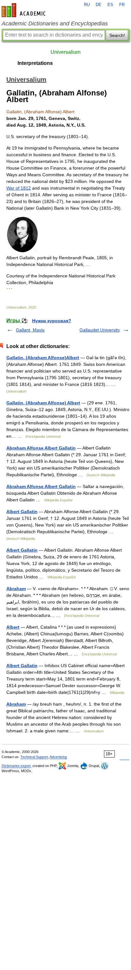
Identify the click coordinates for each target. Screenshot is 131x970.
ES (110, 5)
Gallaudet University (99, 329)
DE (98, 5)
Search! (117, 35)
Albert (12, 627)
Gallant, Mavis (30, 329)
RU (87, 5)
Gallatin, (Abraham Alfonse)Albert (42, 357)
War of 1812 (18, 188)
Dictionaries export (16, 766)
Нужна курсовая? (51, 320)
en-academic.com (24, 10)
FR (122, 5)
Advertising (58, 757)
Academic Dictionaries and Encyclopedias (55, 23)
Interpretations (35, 63)
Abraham (16, 588)
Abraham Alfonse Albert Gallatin (41, 447)
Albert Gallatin (22, 511)
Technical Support (34, 757)
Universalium (65, 52)
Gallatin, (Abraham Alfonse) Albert (43, 402)
